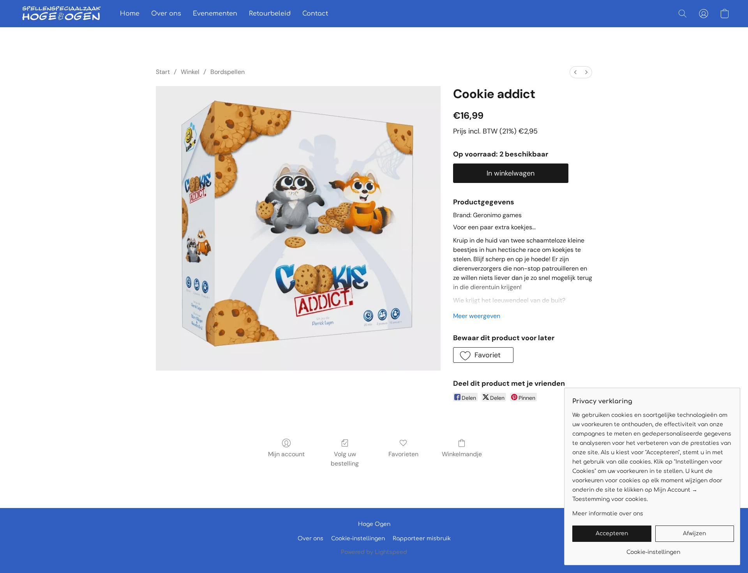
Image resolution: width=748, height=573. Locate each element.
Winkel (190, 72)
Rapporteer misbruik (422, 538)
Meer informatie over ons (607, 514)
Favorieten (403, 454)
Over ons (166, 13)
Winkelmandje (462, 454)
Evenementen (215, 13)
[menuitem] (575, 72)
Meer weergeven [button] (476, 316)
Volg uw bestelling (345, 459)
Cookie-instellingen (358, 538)
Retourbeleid (270, 13)
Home (129, 13)
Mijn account (286, 454)
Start (163, 72)
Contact (315, 13)
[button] (61, 13)
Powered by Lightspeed (374, 552)
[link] (653, 549)
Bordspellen (227, 72)
